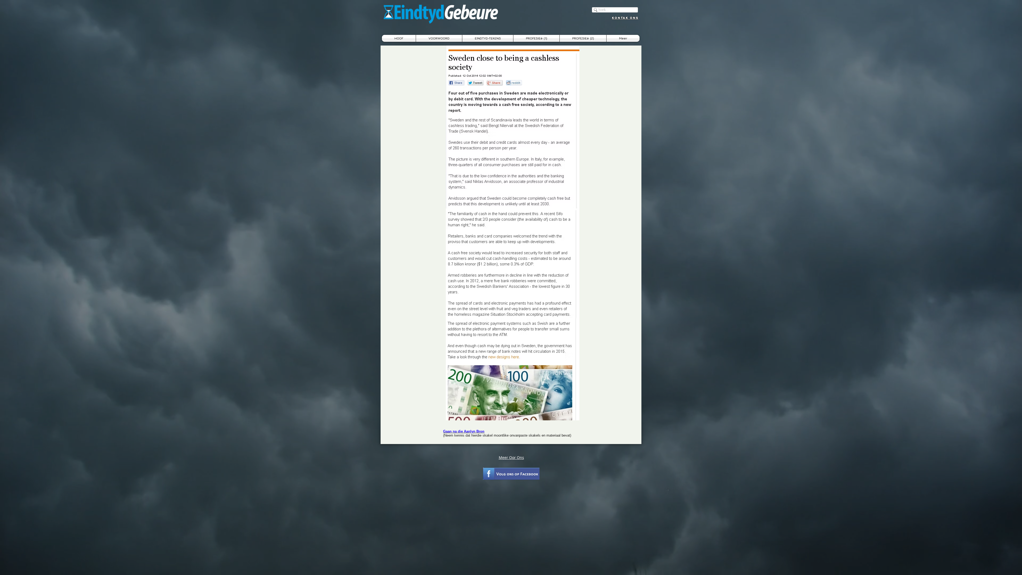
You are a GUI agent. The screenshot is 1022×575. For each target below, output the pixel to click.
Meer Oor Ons (511, 457)
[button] (487, 38)
